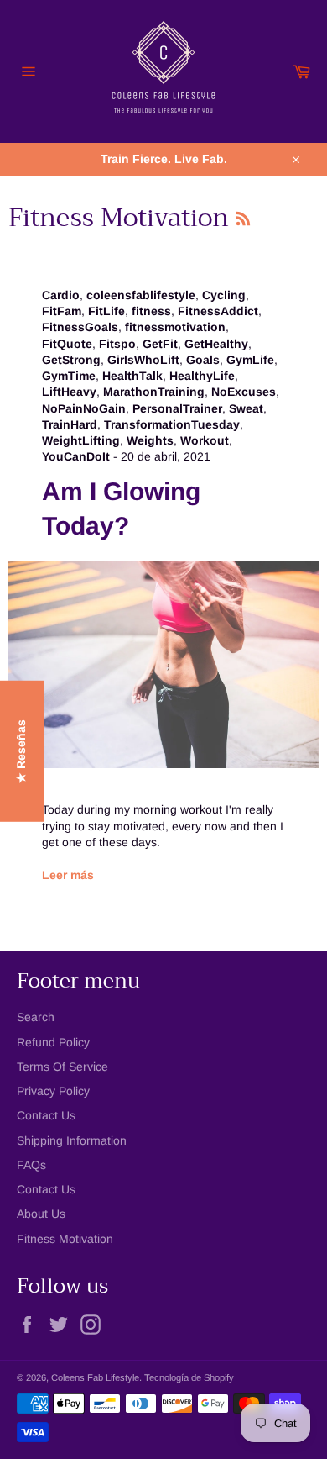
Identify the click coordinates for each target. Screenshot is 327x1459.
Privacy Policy (53, 1091)
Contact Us (46, 1115)
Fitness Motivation (65, 1239)
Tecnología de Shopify (189, 1377)
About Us (41, 1213)
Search (35, 1017)
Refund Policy (53, 1042)
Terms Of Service (62, 1066)
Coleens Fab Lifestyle (95, 1377)
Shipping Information (72, 1140)
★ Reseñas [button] (21, 751)
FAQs (31, 1165)
